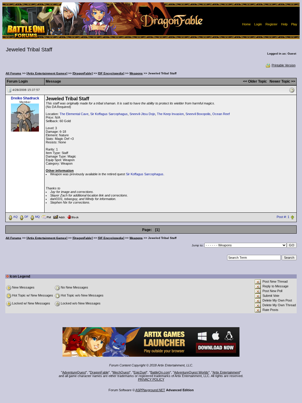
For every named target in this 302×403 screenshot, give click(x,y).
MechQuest (121, 372)
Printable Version (284, 65)
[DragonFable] (83, 73)
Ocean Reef (221, 114)
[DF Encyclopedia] (111, 73)
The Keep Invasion (170, 114)
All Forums (13, 73)
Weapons (136, 73)
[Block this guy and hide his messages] (73, 216)
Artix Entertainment (226, 372)
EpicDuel (140, 372)
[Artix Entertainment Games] (47, 73)
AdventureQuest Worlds (191, 372)
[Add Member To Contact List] (59, 216)
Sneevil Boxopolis (198, 114)
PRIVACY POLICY (151, 379)
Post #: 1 (283, 217)
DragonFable (99, 372)
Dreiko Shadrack (25, 98)
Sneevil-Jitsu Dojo (142, 114)
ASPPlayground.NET (150, 390)
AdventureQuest (74, 372)
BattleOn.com (160, 372)
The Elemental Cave (74, 114)
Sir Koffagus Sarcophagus (109, 114)
